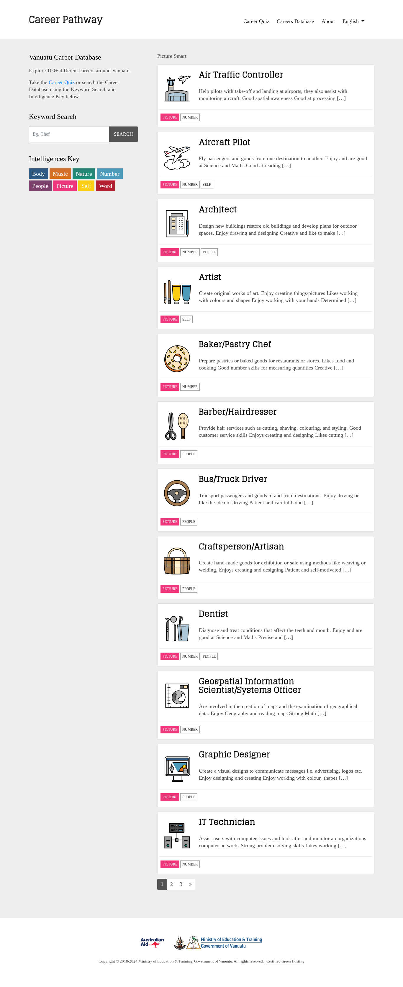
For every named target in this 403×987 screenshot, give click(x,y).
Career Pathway (66, 19)
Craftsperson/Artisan (241, 546)
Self (86, 186)
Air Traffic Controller (241, 75)
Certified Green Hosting (285, 961)
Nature (84, 173)
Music (60, 173)
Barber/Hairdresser (238, 412)
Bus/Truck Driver (233, 479)
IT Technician (227, 822)
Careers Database (295, 21)
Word (105, 186)
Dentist (213, 614)
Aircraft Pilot (224, 142)
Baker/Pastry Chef (235, 344)
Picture (64, 186)
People (40, 186)
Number (109, 173)
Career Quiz (256, 21)
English (351, 21)
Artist (210, 277)
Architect (218, 209)
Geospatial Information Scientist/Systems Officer (250, 685)
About (328, 21)
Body (38, 173)
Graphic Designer (234, 754)
